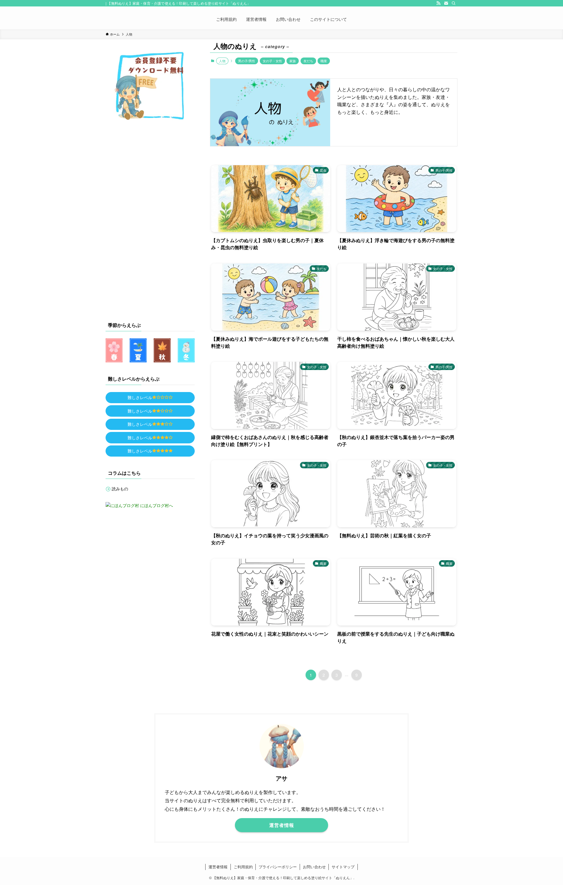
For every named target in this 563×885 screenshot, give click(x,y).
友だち (308, 60)
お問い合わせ (314, 866)
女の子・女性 (272, 60)
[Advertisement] (150, 219)
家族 (292, 60)
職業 (323, 60)
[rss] (438, 3)
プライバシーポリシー (278, 866)
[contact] (446, 3)
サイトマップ (343, 866)
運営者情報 (218, 866)
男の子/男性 (246, 60)
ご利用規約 (243, 866)
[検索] (453, 3)
